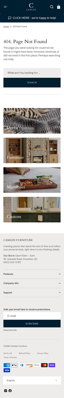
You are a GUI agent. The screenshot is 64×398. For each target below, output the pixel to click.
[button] (5, 7)
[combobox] (32, 73)
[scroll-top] (57, 391)
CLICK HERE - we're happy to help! (34, 18)
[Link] (32, 121)
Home (6, 26)
